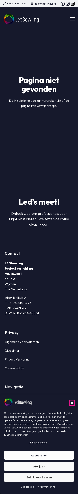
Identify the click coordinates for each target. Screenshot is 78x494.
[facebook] (62, 3)
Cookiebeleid (27, 486)
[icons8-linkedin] (72, 3)
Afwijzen (39, 466)
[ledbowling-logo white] (21, 19)
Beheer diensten (38, 442)
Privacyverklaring (45, 486)
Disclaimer (12, 351)
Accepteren (39, 455)
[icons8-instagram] (67, 3)
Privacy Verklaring (17, 359)
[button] (72, 403)
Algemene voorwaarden (22, 342)
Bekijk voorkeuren (39, 477)
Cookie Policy (14, 368)
